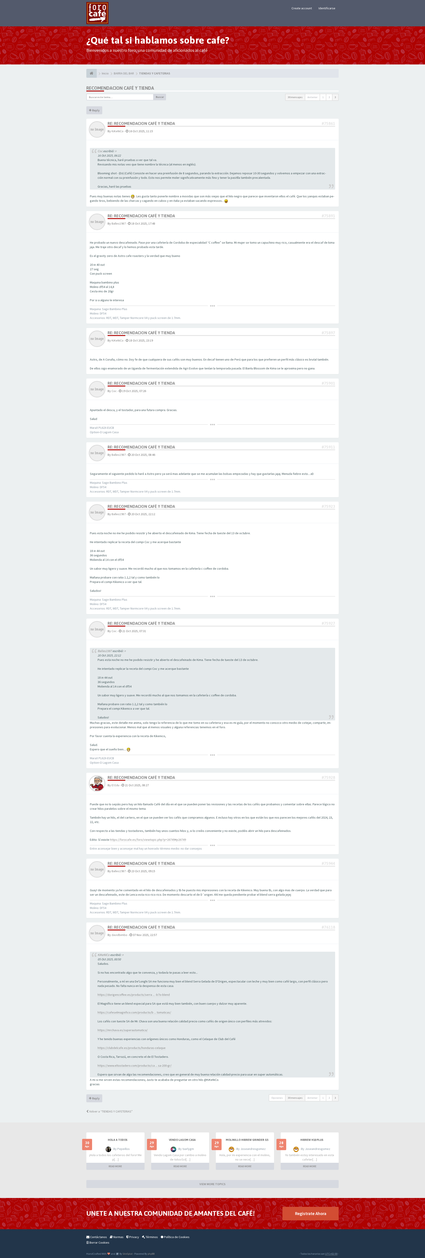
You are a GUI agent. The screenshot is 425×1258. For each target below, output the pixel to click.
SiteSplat (127, 1253)
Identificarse (327, 8)
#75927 (328, 623)
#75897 (328, 332)
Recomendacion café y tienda (120, 88)
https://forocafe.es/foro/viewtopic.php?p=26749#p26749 (148, 840)
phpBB (151, 1253)
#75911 (328, 447)
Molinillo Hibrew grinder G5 (247, 1140)
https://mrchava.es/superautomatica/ (123, 1030)
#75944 (328, 863)
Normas (118, 1237)
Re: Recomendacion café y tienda (141, 123)
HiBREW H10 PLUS (311, 1140)
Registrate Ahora (310, 1213)
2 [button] (329, 97)
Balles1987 (119, 223)
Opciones (277, 1097)
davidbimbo (119, 935)
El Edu (115, 785)
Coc (100, 151)
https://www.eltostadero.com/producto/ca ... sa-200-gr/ (135, 1066)
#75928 (328, 777)
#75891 (328, 216)
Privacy (134, 1237)
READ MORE (115, 1166)
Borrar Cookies (99, 1242)
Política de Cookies (176, 1237)
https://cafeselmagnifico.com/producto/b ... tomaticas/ (134, 1012)
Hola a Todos (117, 1140)
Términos (151, 1237)
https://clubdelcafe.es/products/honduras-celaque (132, 1048)
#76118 (328, 927)
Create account (302, 8)
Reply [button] (95, 110)
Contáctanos (98, 1237)
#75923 (328, 506)
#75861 (328, 123)
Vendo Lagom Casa (182, 1140)
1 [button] (323, 97)
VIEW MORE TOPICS (212, 1184)
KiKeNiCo (118, 131)
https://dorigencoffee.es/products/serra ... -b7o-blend (134, 995)
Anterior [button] (312, 97)
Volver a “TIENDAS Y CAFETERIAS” (111, 1111)
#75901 (328, 383)
